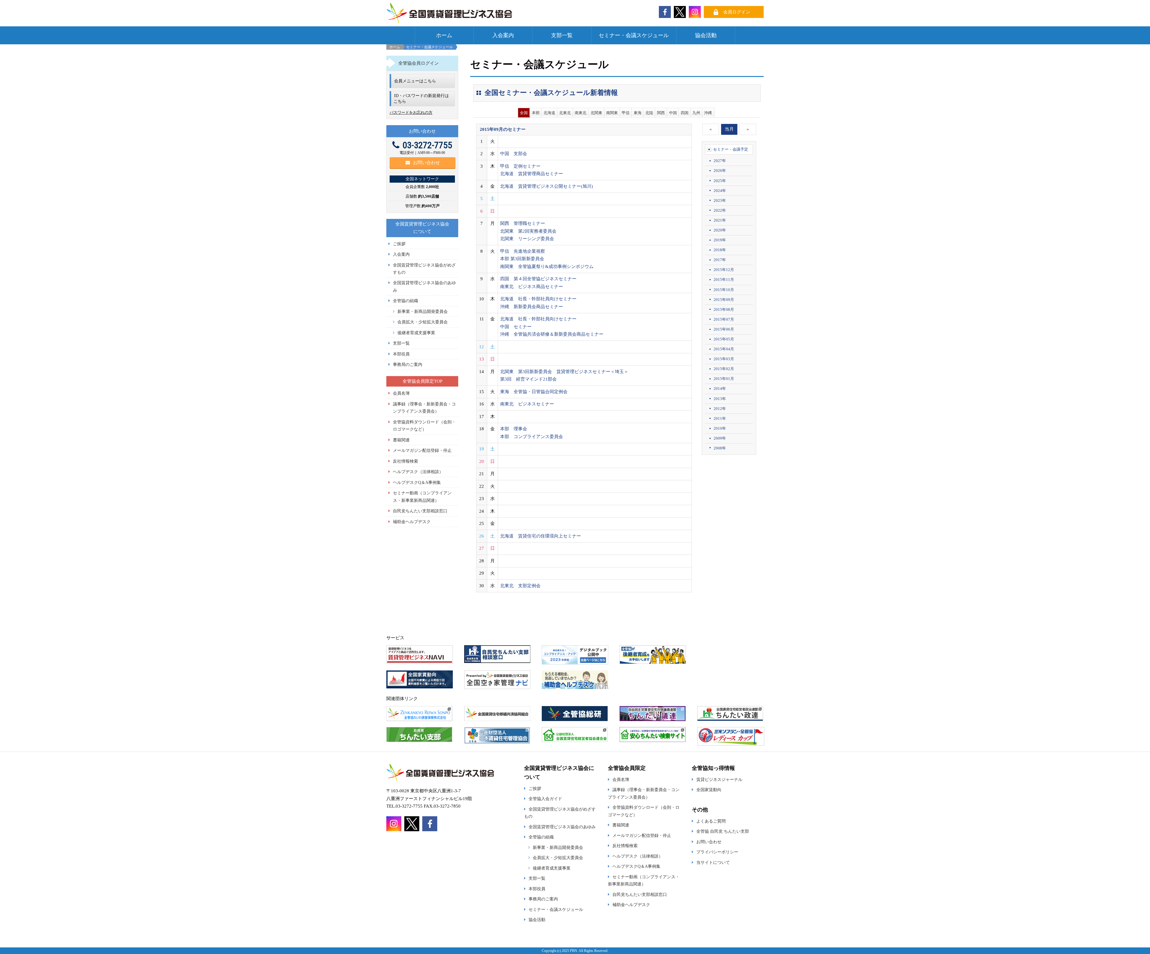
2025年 (720, 180)
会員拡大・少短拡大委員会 (422, 321)
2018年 (720, 250)
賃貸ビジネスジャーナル (719, 779)
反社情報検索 (405, 461)
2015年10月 (724, 289)
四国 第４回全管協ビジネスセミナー (538, 278)
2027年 (720, 160)
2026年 (720, 170)
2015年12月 (724, 269)
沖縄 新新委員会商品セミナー (531, 306)
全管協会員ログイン (418, 63)
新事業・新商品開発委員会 (422, 311)
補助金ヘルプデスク (412, 521)
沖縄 (708, 112)
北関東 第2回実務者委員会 (528, 231)
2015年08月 (724, 309)
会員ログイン (736, 12)
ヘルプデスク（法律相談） (418, 471)
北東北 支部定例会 (520, 585)
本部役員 (401, 354)
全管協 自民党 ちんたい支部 (722, 831)
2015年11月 (724, 279)
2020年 (720, 230)
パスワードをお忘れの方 (411, 112)
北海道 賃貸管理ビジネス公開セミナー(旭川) (546, 186)
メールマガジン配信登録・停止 (422, 450)
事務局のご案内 (407, 364)
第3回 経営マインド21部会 (528, 379)
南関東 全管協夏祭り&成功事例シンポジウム (547, 266)
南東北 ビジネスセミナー (527, 404)
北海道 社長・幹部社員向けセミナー (538, 298)
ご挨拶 (399, 243)
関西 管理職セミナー (522, 223)
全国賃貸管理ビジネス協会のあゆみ (562, 826)
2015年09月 (724, 299)
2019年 (720, 240)
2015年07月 (724, 319)
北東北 (565, 112)
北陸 (649, 112)
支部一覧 (562, 35)
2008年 (720, 448)
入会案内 (503, 35)
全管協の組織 (405, 300)
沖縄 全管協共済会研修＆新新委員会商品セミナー (551, 334)
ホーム (444, 35)
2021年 (720, 220)
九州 (696, 112)
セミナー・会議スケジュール (634, 35)
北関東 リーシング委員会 (527, 238)
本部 (536, 112)
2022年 (720, 210)
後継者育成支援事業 (416, 332)
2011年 (720, 418)
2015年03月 (724, 359)
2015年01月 (724, 378)
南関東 (612, 112)
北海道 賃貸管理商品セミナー (531, 173)
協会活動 (706, 35)
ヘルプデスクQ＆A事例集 (417, 482)
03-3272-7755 (427, 145)
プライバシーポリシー (717, 851)
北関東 (596, 112)
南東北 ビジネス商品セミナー (531, 286)
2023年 (720, 200)
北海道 (549, 112)
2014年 (720, 388)
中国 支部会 (513, 153)
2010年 (720, 428)
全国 (524, 112)
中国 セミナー (516, 326)
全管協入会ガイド (545, 798)
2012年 (720, 408)
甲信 (626, 112)
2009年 (720, 438)
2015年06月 (724, 329)
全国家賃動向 (708, 789)
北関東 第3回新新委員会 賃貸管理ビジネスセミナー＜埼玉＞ (564, 371)
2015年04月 (724, 349)
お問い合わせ (426, 162)
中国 (673, 112)
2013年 (720, 398)
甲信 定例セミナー (520, 166)
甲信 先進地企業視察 (522, 251)
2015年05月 (724, 339)
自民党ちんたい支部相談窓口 (420, 510)
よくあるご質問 (711, 821)
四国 (685, 112)
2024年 (720, 190)
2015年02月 (724, 369)
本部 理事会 (513, 428)
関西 (661, 112)
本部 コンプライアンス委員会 (531, 436)
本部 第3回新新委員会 (522, 258)
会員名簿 (401, 393)
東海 (637, 112)
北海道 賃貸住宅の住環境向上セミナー (540, 536)
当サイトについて (713, 862)
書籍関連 (401, 439)
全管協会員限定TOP (422, 381)
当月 (729, 129)
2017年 (720, 260)
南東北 (580, 112)
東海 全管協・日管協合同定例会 (534, 391)
